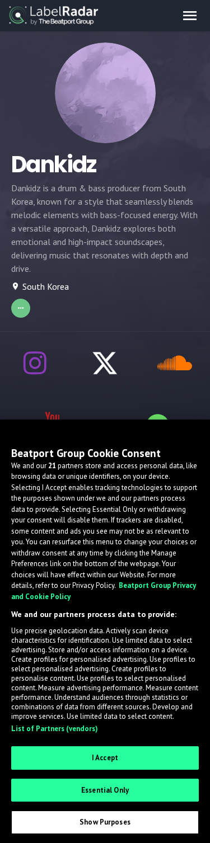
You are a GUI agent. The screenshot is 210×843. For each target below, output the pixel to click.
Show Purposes (105, 822)
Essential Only (105, 790)
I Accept (105, 757)
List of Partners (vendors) (54, 728)
